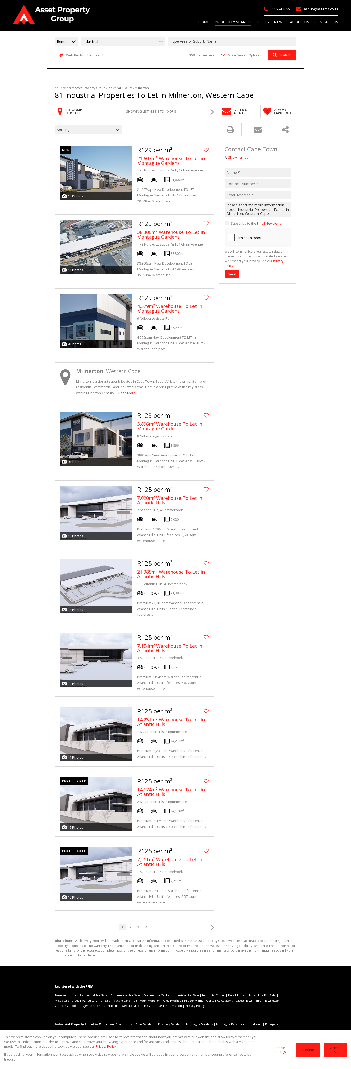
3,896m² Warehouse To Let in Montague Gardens (169, 426)
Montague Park (226, 1024)
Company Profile (66, 1006)
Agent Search (91, 1006)
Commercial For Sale (125, 995)
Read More (126, 393)
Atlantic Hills (124, 1024)
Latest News (244, 1000)
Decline (308, 1049)
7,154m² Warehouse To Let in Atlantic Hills (169, 648)
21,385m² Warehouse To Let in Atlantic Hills (171, 574)
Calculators (225, 1000)
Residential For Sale (93, 995)
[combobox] (233, 41)
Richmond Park (251, 1024)
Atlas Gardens (145, 1024)
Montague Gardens (199, 1024)
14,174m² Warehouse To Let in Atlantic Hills (171, 791)
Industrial (114, 88)
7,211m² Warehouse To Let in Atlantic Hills (169, 861)
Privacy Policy (195, 1006)
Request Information (167, 1006)
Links (146, 1006)
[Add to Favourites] (206, 149)
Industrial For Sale (186, 995)
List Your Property (147, 1000)
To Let (127, 88)
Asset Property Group (90, 88)
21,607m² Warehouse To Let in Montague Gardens (171, 160)
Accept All (335, 1049)
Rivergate (271, 1024)
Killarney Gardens (170, 1024)
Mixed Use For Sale (262, 995)
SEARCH (285, 55)
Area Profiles (172, 1000)
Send (232, 274)
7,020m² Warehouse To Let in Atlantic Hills (169, 500)
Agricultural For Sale (96, 1000)
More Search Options (244, 55)
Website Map (130, 1006)
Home (72, 995)
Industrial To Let (213, 995)
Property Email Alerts (199, 1000)
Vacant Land (122, 1000)
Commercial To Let (156, 995)
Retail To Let (237, 995)
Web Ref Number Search (85, 55)
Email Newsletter (270, 223)
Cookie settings (280, 1049)
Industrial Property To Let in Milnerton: (85, 1024)
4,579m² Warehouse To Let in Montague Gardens (169, 308)
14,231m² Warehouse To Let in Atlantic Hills (171, 722)
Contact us (111, 1006)
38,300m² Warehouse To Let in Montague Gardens (171, 234)
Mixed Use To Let (67, 1000)
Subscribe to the (257, 223)
